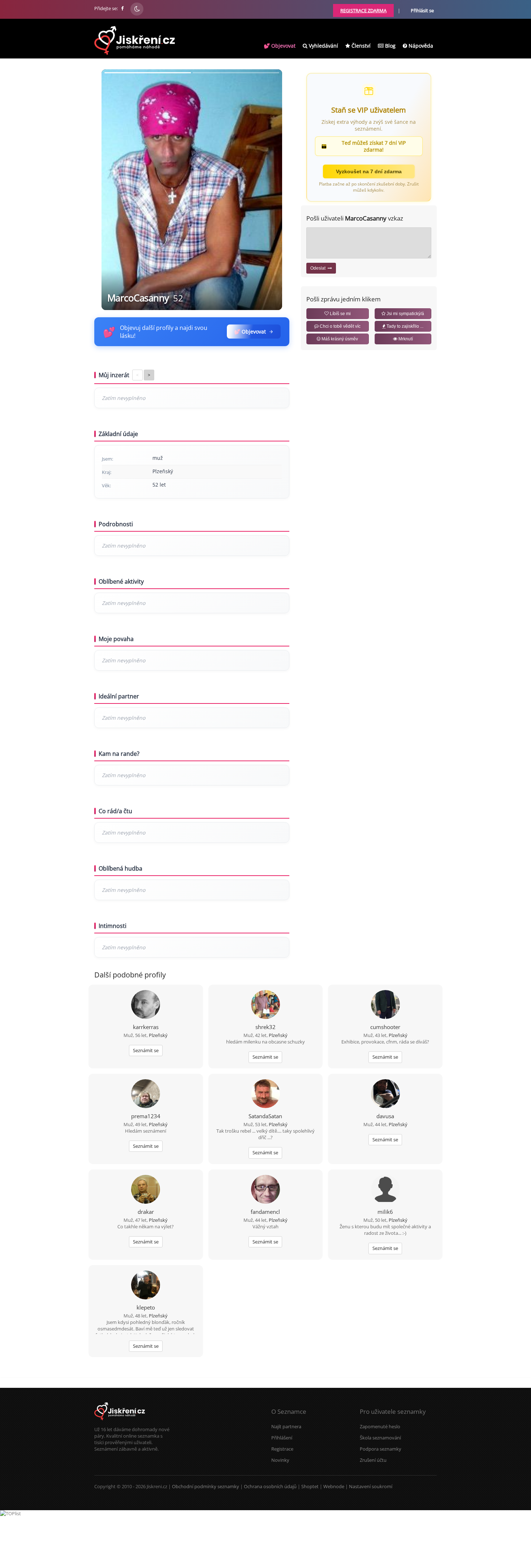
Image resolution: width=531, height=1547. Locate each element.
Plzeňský (158, 1035)
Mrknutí (405, 338)
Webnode (333, 1486)
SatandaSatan (265, 1116)
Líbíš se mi (340, 313)
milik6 (385, 1211)
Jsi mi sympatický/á (404, 313)
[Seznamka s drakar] (145, 1190)
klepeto (146, 1307)
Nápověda (420, 45)
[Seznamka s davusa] (385, 1094)
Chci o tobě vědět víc (340, 326)
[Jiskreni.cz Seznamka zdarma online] (123, 8)
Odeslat (319, 268)
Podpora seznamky (380, 1449)
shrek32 (265, 1026)
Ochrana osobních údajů (270, 1486)
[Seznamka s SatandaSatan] (265, 1094)
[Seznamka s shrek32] (265, 1005)
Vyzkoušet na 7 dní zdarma (369, 171)
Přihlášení (281, 1437)
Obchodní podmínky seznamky (205, 1486)
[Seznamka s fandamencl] (265, 1190)
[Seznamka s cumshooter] (385, 1005)
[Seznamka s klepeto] (145, 1286)
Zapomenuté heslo (380, 1426)
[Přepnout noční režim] (136, 9)
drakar (146, 1211)
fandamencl (265, 1211)
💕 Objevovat (279, 45)
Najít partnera (286, 1426)
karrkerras (146, 1026)
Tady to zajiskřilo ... (404, 326)
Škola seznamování (380, 1437)
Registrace (282, 1449)
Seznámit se (146, 1050)
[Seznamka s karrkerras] (145, 1005)
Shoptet (310, 1486)
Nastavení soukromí (370, 1486)
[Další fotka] (271, 189)
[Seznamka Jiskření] (119, 1423)
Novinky (280, 1460)
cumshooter (385, 1026)
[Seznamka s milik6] (385, 1190)
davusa (385, 1116)
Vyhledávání (322, 45)
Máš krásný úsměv (339, 338)
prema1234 (145, 1116)
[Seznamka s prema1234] (145, 1094)
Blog (390, 45)
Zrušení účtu (373, 1460)
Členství (360, 45)
